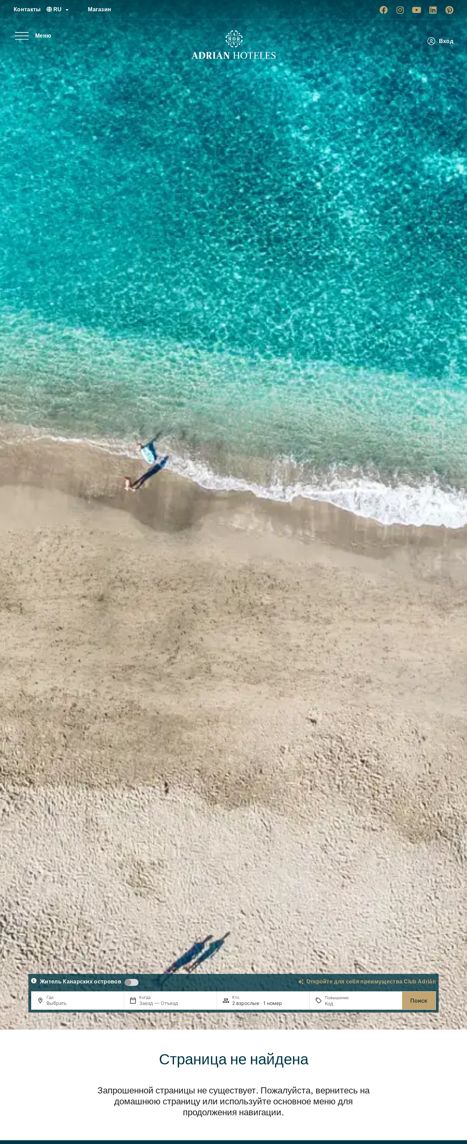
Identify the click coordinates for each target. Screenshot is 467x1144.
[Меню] (22, 36)
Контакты (27, 9)
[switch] (131, 982)
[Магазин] (80, 9)
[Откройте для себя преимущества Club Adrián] (301, 981)
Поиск (418, 1000)
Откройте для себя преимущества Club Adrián (371, 981)
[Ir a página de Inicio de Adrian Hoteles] (233, 45)
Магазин (99, 9)
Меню (43, 36)
